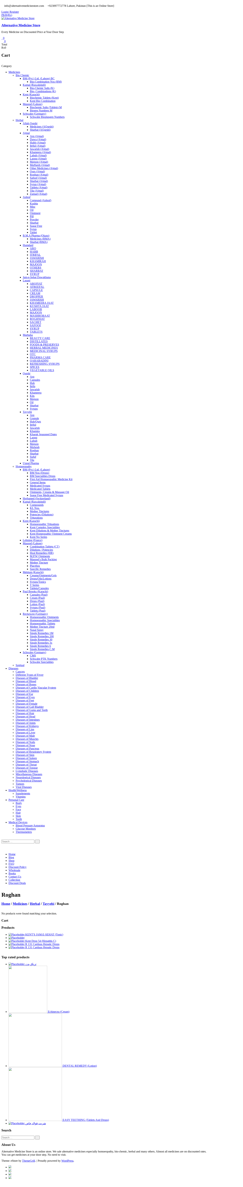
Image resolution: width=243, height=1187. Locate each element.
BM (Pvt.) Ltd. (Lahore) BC (39, 78)
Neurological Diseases (28, 777)
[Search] (37, 841)
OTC (33, 354)
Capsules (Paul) (38, 594)
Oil (31, 209)
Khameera (35, 392)
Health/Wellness (18, 790)
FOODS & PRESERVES (44, 344)
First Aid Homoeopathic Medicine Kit (51, 479)
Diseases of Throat (26, 764)
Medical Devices (18, 822)
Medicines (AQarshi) (42, 126)
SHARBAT (36, 270)
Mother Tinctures (39, 511)
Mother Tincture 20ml (42, 626)
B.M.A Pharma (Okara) (36, 235)
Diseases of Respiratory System (33, 751)
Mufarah (34, 447)
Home (12, 854)
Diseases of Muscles (27, 738)
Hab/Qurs (35, 421)
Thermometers (24, 831)
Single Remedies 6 (40, 645)
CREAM (35, 293)
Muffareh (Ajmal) (40, 165)
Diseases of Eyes (25, 697)
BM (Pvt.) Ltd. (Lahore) (36, 469)
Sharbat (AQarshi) (40, 129)
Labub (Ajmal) (38, 155)
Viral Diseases (24, 787)
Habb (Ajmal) (38, 142)
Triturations (36, 517)
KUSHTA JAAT (39, 306)
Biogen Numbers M (41, 110)
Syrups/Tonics (38, 581)
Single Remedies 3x (41, 642)
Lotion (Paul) (37, 604)
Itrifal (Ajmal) (37, 145)
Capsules (35, 379)
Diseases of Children (27, 690)
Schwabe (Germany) (34, 113)
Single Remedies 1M (41, 633)
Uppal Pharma (31, 463)
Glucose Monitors (26, 828)
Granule (34, 418)
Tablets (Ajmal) (38, 187)
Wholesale (14, 870)
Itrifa (32, 386)
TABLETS (36, 331)
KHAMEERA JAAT (42, 302)
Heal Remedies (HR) (42, 552)
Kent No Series (38, 536)
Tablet (33, 232)
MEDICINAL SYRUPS (44, 351)
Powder (34, 219)
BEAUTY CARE (40, 338)
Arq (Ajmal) (37, 136)
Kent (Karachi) (31, 94)
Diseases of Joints (26, 722)
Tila (32, 460)
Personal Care (16, 799)
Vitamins (21, 796)
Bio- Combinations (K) (43, 91)
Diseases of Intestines (28, 719)
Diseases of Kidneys (27, 726)
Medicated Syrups (40, 485)
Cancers (20, 671)
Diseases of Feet (25, 700)
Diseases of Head (25, 716)
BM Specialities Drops (42, 476)
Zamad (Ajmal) (38, 193)
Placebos (35, 565)
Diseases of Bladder (27, 678)
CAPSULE (36, 290)
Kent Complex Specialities (45, 527)
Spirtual (20, 665)
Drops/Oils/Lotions (40, 578)
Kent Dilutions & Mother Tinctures (49, 530)
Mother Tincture (39, 562)
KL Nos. (35, 508)
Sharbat (34, 222)
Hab (32, 383)
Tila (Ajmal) (37, 190)
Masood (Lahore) (32, 104)
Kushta (34, 203)
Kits (32, 395)
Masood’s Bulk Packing (43, 559)
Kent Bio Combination (43, 100)
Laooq (33, 437)
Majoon (34, 399)
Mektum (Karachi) (33, 572)
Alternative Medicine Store (20, 25)
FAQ (11, 863)
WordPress (67, 1160)
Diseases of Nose (25, 745)
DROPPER (36, 296)
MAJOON (36, 264)
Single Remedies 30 (41, 639)
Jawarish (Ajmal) (39, 149)
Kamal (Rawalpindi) (34, 84)
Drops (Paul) (37, 601)
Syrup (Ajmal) (38, 184)
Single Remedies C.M (42, 649)
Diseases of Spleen (26, 758)
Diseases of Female (26, 703)
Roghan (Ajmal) (39, 174)
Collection (14, 879)
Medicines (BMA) (40, 238)
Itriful (33, 424)
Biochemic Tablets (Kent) (44, 97)
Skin (18, 815)
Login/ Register (10, 11)
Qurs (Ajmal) (37, 171)
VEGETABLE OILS (42, 370)
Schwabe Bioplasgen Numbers (47, 116)
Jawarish (35, 389)
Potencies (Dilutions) (41, 514)
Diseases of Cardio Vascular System (36, 687)
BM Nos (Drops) (39, 472)
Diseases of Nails (25, 742)
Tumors (20, 783)
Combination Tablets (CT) (44, 546)
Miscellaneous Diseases (29, 774)
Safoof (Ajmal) (38, 177)
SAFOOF (35, 325)
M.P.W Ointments (40, 556)
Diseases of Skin (25, 754)
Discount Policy (18, 867)
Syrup (33, 229)
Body (19, 803)
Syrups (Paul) (37, 607)
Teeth (19, 819)
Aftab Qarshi (30, 123)
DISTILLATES (39, 341)
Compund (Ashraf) (40, 200)
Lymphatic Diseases (27, 771)
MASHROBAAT (40, 315)
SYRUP (34, 274)
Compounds (37, 504)
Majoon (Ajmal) (39, 161)
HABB (34, 251)
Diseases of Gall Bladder (30, 706)
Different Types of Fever (29, 674)
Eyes (18, 806)
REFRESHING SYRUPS (45, 363)
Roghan (34, 450)
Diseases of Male (25, 735)
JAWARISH (37, 258)
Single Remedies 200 (42, 636)
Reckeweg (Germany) (35, 613)
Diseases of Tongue (27, 767)
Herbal (19, 120)
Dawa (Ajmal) (38, 139)
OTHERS (35, 267)
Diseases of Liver (25, 732)
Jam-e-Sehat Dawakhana (37, 277)
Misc (32, 206)
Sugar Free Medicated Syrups (46, 495)
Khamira (35, 431)
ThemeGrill (28, 1160)
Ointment (35, 213)
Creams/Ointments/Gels (43, 575)
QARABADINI (39, 360)
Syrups (34, 408)
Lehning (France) (32, 540)
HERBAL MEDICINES (44, 347)
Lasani (26, 280)
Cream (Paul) (37, 597)
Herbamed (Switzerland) (36, 498)
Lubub (33, 440)
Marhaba (28, 334)
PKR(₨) (6, 15)
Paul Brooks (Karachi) (35, 591)
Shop (11, 860)
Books (12, 873)
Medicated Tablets (40, 488)
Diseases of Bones (26, 684)
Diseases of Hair (25, 713)
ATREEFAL (37, 286)
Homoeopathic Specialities (45, 620)
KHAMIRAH (38, 261)
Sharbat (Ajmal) (39, 181)
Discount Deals (17, 883)
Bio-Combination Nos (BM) (46, 81)
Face (18, 809)
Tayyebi (27, 411)
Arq (32, 376)
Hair (18, 812)
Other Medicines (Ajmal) (44, 168)
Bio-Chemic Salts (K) (42, 88)
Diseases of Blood (26, 681)
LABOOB (36, 309)
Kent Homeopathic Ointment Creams (51, 533)
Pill (32, 216)
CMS (33, 655)
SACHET (35, 322)
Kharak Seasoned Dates (43, 434)
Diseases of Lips (25, 729)
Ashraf (26, 197)
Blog (11, 857)
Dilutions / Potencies (41, 549)
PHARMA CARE (40, 357)
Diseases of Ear (24, 694)
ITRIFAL (35, 254)
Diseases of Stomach (27, 761)
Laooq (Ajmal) (38, 158)
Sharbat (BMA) (38, 241)
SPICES (34, 367)
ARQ (33, 248)
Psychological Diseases (29, 780)
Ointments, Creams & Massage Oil (49, 492)
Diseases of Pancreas (27, 748)
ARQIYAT (36, 283)
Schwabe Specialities (42, 662)
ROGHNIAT (37, 318)
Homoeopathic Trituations (44, 524)
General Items (38, 482)
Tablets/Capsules (39, 588)
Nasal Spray (37, 629)
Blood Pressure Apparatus (30, 825)
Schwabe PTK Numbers (43, 658)
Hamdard (28, 245)
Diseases (13, 668)
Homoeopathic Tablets (42, 623)
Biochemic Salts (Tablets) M (46, 107)
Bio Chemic (22, 75)
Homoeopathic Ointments (44, 617)
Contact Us (15, 876)
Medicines (14, 72)
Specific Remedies (40, 569)
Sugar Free (36, 225)
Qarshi (26, 373)
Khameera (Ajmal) (40, 152)
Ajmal (26, 132)
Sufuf (33, 456)
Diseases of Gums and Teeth (32, 710)
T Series (34, 585)
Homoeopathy (24, 466)
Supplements (23, 793)
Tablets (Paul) (37, 610)
